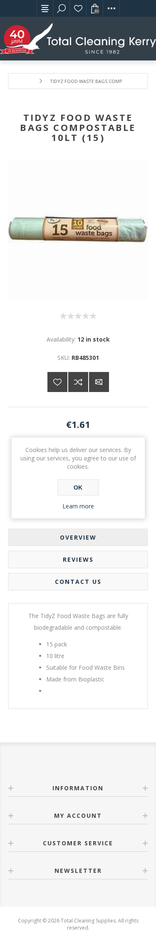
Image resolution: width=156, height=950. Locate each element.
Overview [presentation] (78, 537)
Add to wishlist (57, 382)
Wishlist (78, 8)
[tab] (78, 537)
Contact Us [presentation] (78, 582)
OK (78, 487)
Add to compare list (78, 382)
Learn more (78, 506)
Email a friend (99, 382)
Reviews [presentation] (78, 559)
